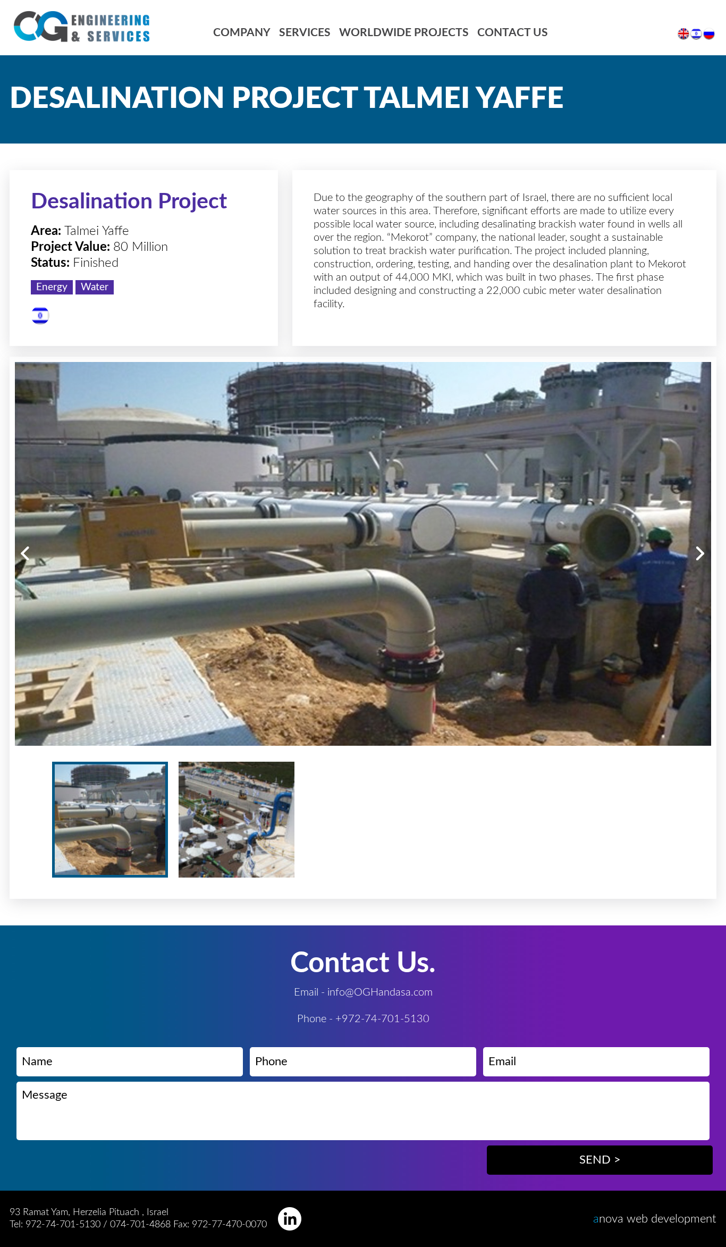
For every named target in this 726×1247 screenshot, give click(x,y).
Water (94, 287)
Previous (25, 553)
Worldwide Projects (404, 32)
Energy (51, 287)
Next (701, 553)
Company (242, 32)
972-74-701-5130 (63, 1224)
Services (305, 32)
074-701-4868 (141, 1224)
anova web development (654, 1219)
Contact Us (512, 32)
